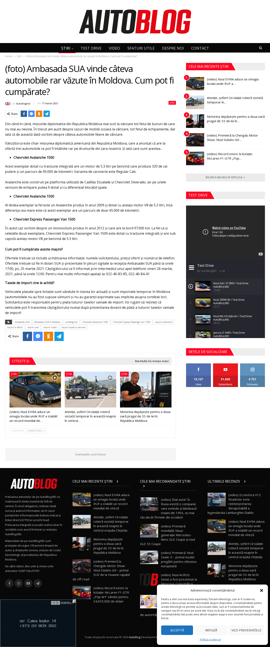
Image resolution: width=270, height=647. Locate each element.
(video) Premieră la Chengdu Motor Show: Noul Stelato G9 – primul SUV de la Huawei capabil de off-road (101, 570)
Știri (172, 102)
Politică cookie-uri (210, 639)
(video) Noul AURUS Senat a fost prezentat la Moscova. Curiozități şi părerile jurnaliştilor (179, 581)
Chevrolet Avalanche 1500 (95, 322)
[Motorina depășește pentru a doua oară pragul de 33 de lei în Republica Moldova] (145, 390)
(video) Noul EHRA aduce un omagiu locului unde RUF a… (233, 81)
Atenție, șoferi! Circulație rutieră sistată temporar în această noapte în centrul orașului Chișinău (111, 523)
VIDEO (114, 48)
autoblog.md (71, 322)
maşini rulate (50, 327)
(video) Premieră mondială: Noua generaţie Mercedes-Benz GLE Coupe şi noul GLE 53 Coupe (167, 535)
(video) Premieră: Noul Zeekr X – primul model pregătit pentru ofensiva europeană (178, 559)
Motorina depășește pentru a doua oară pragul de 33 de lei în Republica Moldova (108, 546)
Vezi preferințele (246, 630)
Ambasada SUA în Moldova (47, 322)
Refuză (211, 630)
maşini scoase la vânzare (73, 327)
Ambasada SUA (22, 322)
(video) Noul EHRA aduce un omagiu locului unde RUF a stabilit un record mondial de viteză (111, 501)
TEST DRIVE (91, 48)
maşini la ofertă (15, 327)
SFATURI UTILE (141, 48)
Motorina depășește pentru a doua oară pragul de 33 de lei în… (236, 118)
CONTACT (200, 48)
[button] (261, 590)
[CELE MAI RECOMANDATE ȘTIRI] (168, 486)
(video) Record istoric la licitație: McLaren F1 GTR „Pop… (230, 156)
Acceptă (177, 630)
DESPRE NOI (173, 48)
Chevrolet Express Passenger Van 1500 (131, 322)
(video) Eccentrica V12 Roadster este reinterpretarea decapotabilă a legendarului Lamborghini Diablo (234, 504)
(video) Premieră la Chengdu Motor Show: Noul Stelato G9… (232, 137)
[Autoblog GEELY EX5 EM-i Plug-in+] (38, 623)
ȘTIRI (65, 48)
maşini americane (164, 322)
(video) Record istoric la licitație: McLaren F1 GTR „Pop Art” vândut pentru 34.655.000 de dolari (111, 594)
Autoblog (134, 637)
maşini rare (33, 327)
